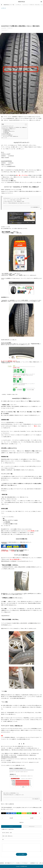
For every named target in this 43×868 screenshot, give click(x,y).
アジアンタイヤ (5, 30)
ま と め (4, 137)
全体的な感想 (6, 132)
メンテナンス (3, 8)
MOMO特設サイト (36, 207)
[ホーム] (1, 4)
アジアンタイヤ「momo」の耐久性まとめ (11, 136)
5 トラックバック (31, 826)
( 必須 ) (7, 832)
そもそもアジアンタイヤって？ (8, 126)
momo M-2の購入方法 (6, 133)
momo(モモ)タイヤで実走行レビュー (9, 128)
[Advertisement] (24, 16)
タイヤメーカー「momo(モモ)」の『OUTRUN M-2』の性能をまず (15, 127)
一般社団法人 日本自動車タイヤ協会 (8, 394)
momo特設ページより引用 (5, 226)
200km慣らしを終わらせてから (9, 131)
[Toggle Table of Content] (25, 124)
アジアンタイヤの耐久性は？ (8, 135)
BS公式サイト (37, 798)
